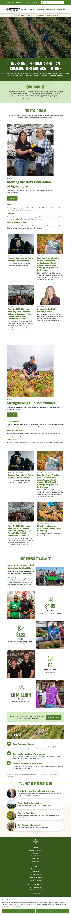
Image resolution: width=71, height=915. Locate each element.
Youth (9, 204)
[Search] (43, 2)
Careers (35, 853)
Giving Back (11, 439)
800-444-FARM (35, 893)
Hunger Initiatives (13, 421)
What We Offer (24, 9)
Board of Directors (12, 580)
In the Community (50, 9)
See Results (55, 15)
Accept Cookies (18, 911)
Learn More (13, 198)
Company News (35, 856)
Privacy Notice (35, 869)
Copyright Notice (36, 874)
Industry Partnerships (15, 430)
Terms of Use (35, 872)
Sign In (27, 2)
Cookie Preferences (35, 880)
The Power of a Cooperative (37, 9)
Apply (35, 2)
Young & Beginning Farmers (17, 222)
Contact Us (35, 861)
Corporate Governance (35, 850)
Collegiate (10, 213)
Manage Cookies (52, 911)
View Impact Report (53, 717)
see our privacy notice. (15, 906)
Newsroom (35, 858)
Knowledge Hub (61, 9)
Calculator (10, 2)
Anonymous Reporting (35, 877)
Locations (18, 2)
